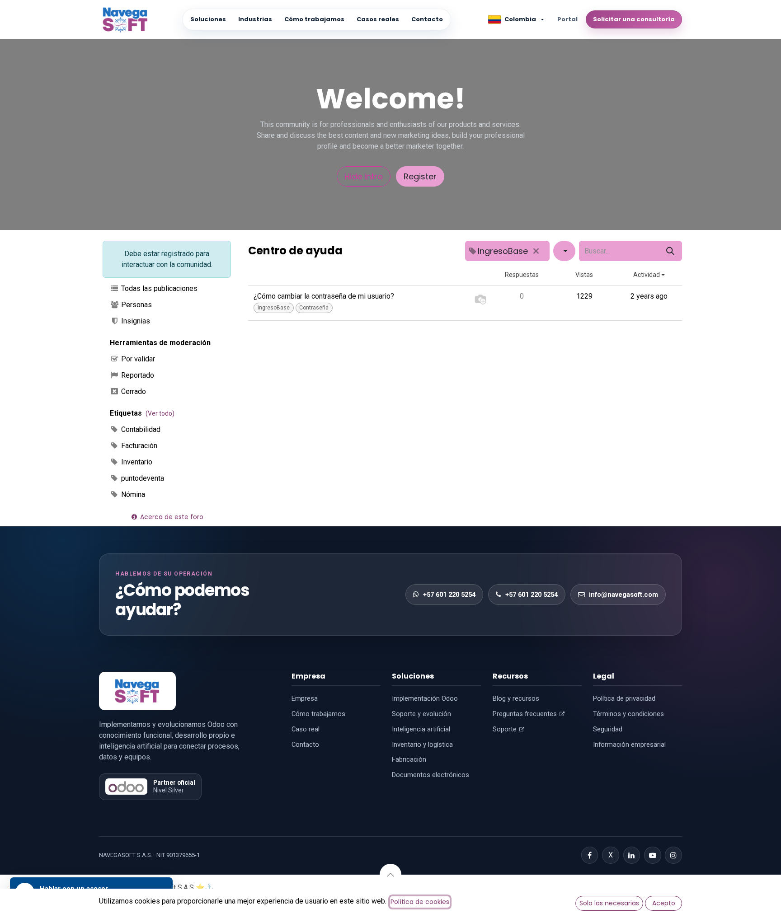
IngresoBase (274, 307)
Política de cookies (419, 901)
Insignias (134, 321)
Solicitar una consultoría (634, 19)
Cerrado (132, 391)
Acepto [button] (663, 903)
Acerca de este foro (170, 516)
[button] (390, 874)
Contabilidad (139, 429)
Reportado (136, 375)
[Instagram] (673, 855)
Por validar (137, 359)
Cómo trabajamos (314, 19)
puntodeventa (141, 478)
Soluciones (208, 19)
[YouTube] (652, 855)
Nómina (132, 494)
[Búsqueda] (670, 251)
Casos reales (378, 19)
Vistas (584, 274)
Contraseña (314, 307)
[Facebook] (589, 855)
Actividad (647, 274)
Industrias (255, 19)
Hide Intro (363, 176)
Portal (567, 19)
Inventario (135, 462)
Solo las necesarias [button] (609, 903)
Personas (135, 304)
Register (420, 176)
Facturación (138, 445)
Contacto (427, 19)
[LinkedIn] (631, 855)
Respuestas (522, 274)
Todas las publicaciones (158, 288)
